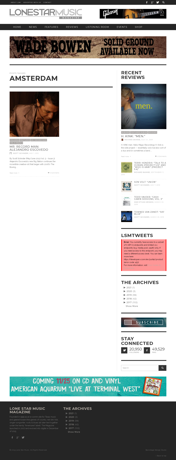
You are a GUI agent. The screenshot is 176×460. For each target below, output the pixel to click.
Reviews (152, 132)
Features (25, 140)
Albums (125, 132)
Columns (14, 140)
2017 (129, 302)
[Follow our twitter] (124, 350)
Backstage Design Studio (156, 450)
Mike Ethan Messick (144, 202)
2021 (129, 287)
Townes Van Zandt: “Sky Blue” (149, 213)
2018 (129, 299)
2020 (129, 291)
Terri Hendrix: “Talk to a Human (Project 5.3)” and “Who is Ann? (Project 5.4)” (150, 166)
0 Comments (54, 173)
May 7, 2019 (155, 185)
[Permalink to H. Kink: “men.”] (143, 106)
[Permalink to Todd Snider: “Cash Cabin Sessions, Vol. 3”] (126, 201)
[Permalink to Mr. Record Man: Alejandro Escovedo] (34, 116)
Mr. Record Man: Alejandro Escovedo (29, 148)
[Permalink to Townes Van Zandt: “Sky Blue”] (126, 216)
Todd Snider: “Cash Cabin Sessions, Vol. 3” (148, 198)
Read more (14, 173)
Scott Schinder (20, 153)
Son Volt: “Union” (145, 182)
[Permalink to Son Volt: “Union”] (126, 186)
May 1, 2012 (34, 153)
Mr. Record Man (38, 140)
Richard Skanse (132, 140)
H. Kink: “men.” (133, 136)
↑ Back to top (161, 456)
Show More (132, 306)
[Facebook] (146, 2)
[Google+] (152, 2)
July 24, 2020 (147, 140)
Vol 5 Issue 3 (16, 143)
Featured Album (139, 132)
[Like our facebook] (147, 350)
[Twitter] (157, 2)
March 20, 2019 (157, 217)
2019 (129, 295)
